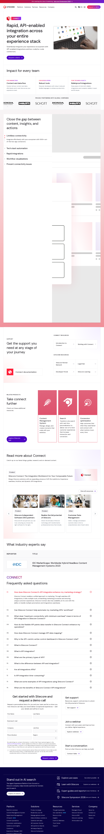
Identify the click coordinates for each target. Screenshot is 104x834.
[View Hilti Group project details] (18, 104)
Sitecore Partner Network (62, 364)
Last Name (36, 714)
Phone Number (12, 735)
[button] (28, 135)
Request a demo (93, 7)
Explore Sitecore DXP (14, 439)
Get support (71, 708)
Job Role (36, 728)
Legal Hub (81, 364)
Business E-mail (12, 721)
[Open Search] (75, 7)
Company (10, 728)
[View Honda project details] (51, 104)
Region (35, 735)
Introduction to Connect (61, 344)
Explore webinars (73, 732)
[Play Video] (75, 37)
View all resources (86, 491)
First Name (10, 714)
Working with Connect (85, 344)
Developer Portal (62, 372)
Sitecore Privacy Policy (14, 743)
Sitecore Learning (84, 372)
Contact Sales (72, 754)
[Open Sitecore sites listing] (84, 7)
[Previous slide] (9, 513)
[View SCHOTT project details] (35, 104)
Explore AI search (14, 794)
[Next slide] (95, 513)
